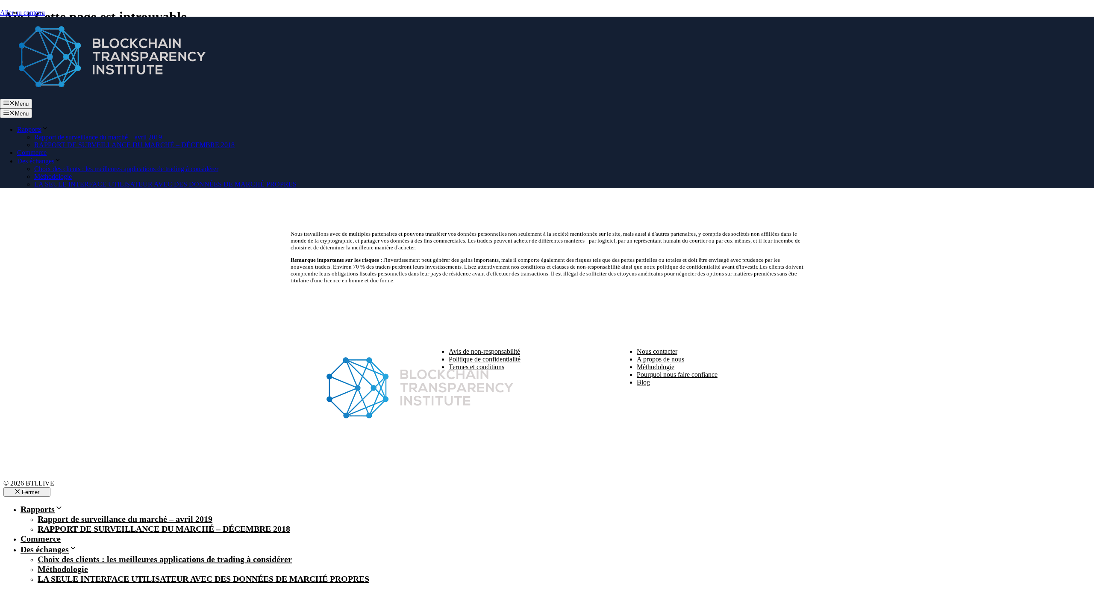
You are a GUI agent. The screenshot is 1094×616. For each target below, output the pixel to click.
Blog (643, 382)
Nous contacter (657, 351)
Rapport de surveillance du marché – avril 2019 (98, 137)
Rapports (29, 129)
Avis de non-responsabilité (484, 351)
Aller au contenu (22, 12)
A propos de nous (660, 359)
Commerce (32, 152)
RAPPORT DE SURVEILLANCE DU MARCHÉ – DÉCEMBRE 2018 (134, 144)
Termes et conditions (476, 366)
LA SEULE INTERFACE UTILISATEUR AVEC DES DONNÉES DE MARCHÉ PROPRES (165, 184)
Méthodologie (53, 176)
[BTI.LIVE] (107, 94)
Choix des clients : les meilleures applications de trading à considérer (126, 168)
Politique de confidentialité (485, 359)
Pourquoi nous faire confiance (677, 374)
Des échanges (35, 161)
